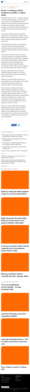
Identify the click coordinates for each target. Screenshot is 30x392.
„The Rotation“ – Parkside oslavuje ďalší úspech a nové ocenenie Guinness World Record (15, 143)
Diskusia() (14, 7)
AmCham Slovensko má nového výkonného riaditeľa (13, 314)
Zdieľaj (4, 1)
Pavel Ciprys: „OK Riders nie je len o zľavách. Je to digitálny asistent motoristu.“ (13, 156)
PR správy (11, 6)
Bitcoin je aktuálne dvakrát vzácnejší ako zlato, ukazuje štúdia (14, 274)
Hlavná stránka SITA (5, 380)
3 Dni (20, 131)
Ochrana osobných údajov (6, 379)
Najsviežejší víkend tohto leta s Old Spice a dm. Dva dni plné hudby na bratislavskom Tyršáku (15, 135)
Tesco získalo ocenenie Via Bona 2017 (14, 368)
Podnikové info (16, 6)
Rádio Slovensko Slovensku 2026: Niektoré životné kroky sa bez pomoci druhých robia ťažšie (14, 220)
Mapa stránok (18, 380)
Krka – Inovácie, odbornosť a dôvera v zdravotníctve (15, 151)
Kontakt (17, 377)
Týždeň (23, 131)
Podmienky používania (5, 377)
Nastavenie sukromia (5, 382)
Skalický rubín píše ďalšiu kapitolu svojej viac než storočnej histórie (15, 139)
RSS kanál (17, 379)
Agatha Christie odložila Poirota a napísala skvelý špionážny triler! (15, 147)
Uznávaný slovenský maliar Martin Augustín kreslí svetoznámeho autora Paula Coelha (15, 248)
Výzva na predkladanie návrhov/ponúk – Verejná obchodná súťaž (11, 287)
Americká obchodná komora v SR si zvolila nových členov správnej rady (14, 341)
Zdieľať (14, 125)
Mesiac (27, 131)
